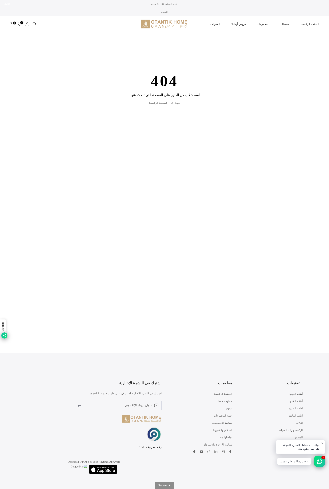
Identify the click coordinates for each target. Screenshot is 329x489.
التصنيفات (285, 24)
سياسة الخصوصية (222, 422)
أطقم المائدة (296, 415)
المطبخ (299, 437)
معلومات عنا (225, 401)
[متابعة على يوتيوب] (201, 451)
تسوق (229, 408)
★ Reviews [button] (164, 485)
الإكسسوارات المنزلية (291, 430)
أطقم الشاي (296, 401)
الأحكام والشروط (222, 430)
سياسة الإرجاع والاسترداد (218, 444)
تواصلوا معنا (225, 437)
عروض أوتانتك (238, 24)
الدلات (299, 422)
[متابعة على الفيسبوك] (230, 451)
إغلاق (321, 4)
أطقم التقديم (296, 408)
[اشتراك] (81, 405)
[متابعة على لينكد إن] (216, 451)
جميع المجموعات (223, 415)
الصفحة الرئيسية (310, 24)
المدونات (215, 24)
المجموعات (263, 24)
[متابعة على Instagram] (223, 451)
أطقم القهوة (296, 393)
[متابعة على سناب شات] (208, 451)
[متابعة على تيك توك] (194, 451)
